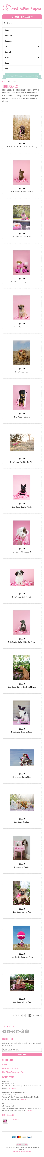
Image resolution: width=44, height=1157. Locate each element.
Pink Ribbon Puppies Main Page (13, 1072)
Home (7, 30)
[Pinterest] (13, 1031)
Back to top (22, 1145)
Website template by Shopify (22, 1151)
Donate (7, 63)
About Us (8, 35)
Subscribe (22, 1054)
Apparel (8, 52)
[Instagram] (22, 1031)
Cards (7, 46)
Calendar (8, 41)
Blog (6, 68)
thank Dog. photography (10, 1068)
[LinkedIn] (27, 1031)
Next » (38, 1015)
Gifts (7, 57)
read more (12, 1088)
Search (4, 1065)
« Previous (17, 1015)
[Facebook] (9, 1031)
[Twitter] (4, 1031)
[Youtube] (18, 1031)
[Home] (22, 9)
